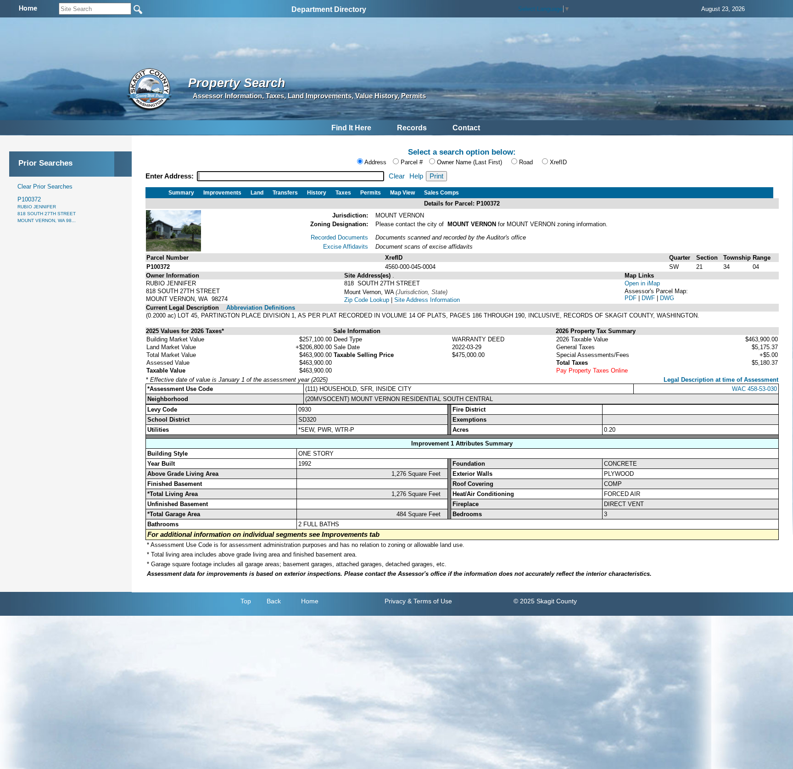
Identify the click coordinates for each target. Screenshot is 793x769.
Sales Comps (441, 192)
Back (274, 601)
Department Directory (328, 9)
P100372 (46, 209)
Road (526, 162)
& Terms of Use (430, 601)
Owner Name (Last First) (469, 162)
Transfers (285, 192)
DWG (667, 298)
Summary (181, 192)
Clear (397, 176)
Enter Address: (170, 176)
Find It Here (351, 128)
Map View (402, 192)
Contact (466, 128)
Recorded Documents (339, 237)
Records (412, 128)
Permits (370, 192)
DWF (649, 298)
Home (309, 601)
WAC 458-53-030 (754, 388)
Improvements (222, 192)
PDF (631, 298)
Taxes (343, 192)
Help (416, 176)
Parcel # (412, 162)
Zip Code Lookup (366, 299)
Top (245, 601)
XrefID (558, 162)
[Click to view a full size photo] (173, 249)
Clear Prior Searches (45, 186)
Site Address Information (427, 299)
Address (375, 162)
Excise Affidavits (345, 246)
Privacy (395, 601)
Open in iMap (642, 283)
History (316, 192)
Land (257, 192)
